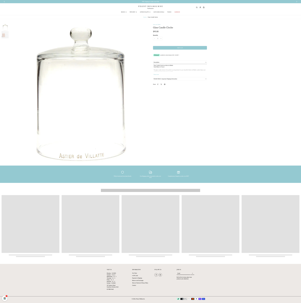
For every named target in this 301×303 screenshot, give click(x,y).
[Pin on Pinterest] (164, 84)
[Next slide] (296, 1)
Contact (134, 285)
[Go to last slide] (4, 1)
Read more (156, 74)
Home (144, 17)
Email (178, 273)
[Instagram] (160, 275)
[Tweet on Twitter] (161, 84)
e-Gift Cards (135, 275)
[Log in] (200, 7)
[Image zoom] (78, 93)
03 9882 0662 (110, 289)
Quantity (155, 35)
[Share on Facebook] (158, 84)
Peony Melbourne (140, 299)
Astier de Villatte (157, 24)
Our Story (134, 273)
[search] (196, 7)
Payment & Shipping (137, 278)
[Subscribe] (192, 273)
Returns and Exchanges (137, 280)
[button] (180, 48)
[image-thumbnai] (5, 27)
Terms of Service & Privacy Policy (140, 283)
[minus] (154, 38)
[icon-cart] (203, 7)
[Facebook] (156, 275)
